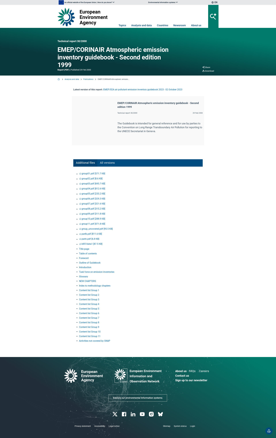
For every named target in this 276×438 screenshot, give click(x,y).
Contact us (182, 375)
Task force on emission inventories (96, 272)
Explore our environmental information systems (137, 397)
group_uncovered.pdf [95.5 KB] (97, 228)
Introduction (85, 267)
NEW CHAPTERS (87, 281)
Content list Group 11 (89, 336)
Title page (84, 249)
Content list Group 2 (89, 295)
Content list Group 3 (89, 299)
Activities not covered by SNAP (94, 340)
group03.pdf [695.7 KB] (93, 183)
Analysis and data (141, 25)
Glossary (83, 276)
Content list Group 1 (89, 290)
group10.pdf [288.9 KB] (93, 218)
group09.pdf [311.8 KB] (93, 213)
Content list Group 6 (89, 313)
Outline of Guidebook (89, 262)
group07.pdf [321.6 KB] (93, 203)
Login (192, 426)
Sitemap (166, 426)
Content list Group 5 (89, 308)
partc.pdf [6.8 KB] (90, 239)
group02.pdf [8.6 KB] (92, 178)
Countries (162, 25)
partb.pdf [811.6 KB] (92, 233)
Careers (204, 371)
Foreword (84, 258)
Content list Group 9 (89, 327)
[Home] (58, 79)
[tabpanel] (138, 257)
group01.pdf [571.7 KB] (93, 173)
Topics (122, 25)
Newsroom (179, 25)
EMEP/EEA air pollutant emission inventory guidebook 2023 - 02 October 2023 (142, 89)
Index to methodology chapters (94, 285)
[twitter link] (115, 414)
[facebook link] (124, 414)
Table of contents (88, 253)
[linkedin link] (133, 414)
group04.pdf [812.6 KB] (93, 188)
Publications (88, 79)
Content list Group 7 (89, 318)
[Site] (83, 17)
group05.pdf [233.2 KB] (93, 193)
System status (180, 426)
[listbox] (86, 2)
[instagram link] (151, 414)
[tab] (85, 163)
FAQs (192, 371)
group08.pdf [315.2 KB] (93, 208)
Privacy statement (83, 426)
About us (196, 25)
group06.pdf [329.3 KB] (93, 198)
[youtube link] (142, 414)
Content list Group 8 (89, 322)
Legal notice (114, 426)
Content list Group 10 (89, 331)
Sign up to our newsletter (191, 380)
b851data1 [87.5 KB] (92, 244)
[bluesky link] (160, 414)
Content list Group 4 (89, 304)
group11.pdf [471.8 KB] (93, 223)
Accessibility (99, 426)
